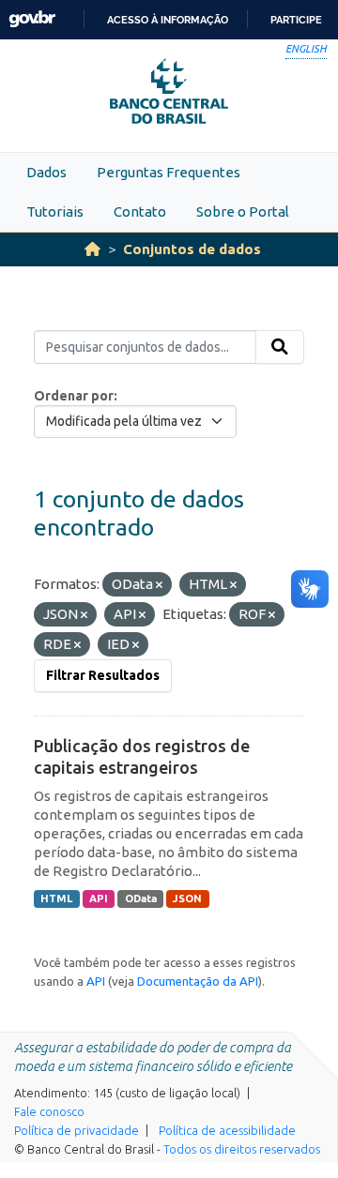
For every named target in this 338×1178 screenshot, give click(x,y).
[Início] (92, 249)
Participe (296, 19)
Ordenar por (74, 395)
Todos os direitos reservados (241, 1148)
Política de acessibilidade (227, 1130)
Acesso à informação (167, 19)
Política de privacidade (76, 1130)
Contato (140, 211)
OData (141, 898)
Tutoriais (55, 211)
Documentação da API (197, 981)
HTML (56, 898)
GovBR (31, 19)
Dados (46, 172)
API (98, 898)
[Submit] (279, 347)
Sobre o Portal (242, 211)
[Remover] (159, 585)
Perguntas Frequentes (168, 172)
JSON (187, 898)
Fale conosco (49, 1111)
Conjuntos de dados (192, 249)
